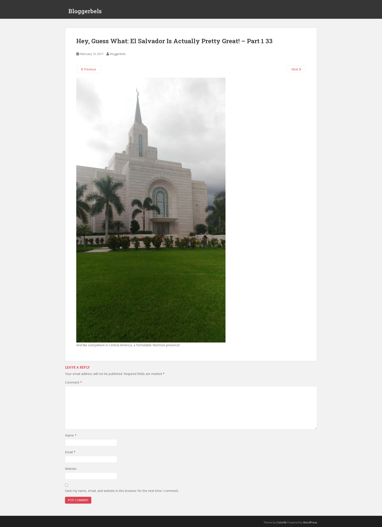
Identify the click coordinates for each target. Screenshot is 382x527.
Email (70, 452)
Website (70, 469)
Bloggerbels (85, 11)
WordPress (310, 522)
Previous (89, 69)
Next (295, 69)
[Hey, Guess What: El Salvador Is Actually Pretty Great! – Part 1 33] (150, 210)
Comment (73, 382)
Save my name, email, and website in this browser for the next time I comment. (122, 491)
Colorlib (282, 522)
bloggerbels (118, 54)
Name (70, 435)
